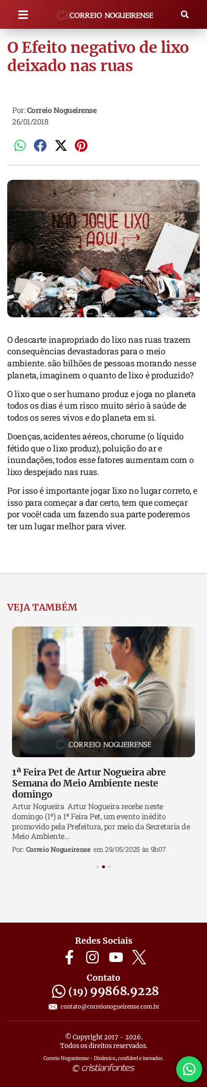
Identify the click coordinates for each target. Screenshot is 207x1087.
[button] (23, 14)
